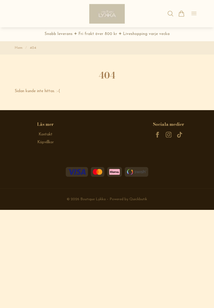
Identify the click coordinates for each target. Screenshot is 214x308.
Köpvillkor (45, 142)
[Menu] (194, 13)
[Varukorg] (181, 13)
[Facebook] (157, 135)
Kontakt (45, 135)
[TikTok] (180, 135)
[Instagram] (169, 135)
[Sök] (170, 13)
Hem (18, 48)
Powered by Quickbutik (128, 199)
